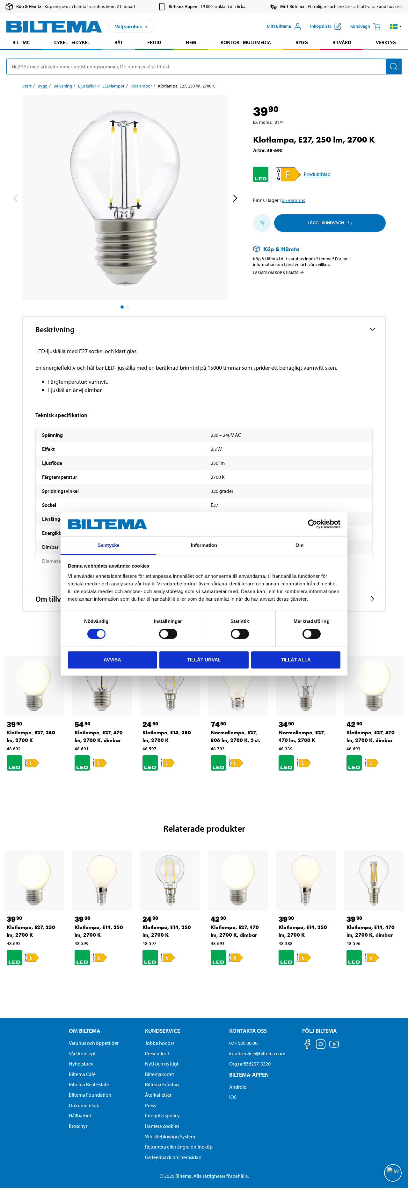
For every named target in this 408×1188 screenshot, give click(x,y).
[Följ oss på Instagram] (321, 1045)
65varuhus (293, 200)
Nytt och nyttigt (161, 1063)
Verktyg (386, 42)
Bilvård (341, 42)
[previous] (15, 199)
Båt (118, 42)
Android (238, 1087)
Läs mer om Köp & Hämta (276, 272)
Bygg (301, 42)
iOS (233, 1097)
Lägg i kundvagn (326, 223)
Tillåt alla (296, 659)
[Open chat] (393, 1173)
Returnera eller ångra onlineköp (179, 1146)
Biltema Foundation (90, 1095)
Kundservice (162, 1030)
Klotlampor (141, 86)
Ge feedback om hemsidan (173, 1157)
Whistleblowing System (170, 1136)
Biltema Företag (162, 1084)
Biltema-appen (249, 1074)
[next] (235, 199)
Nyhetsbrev (81, 1063)
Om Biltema (84, 1030)
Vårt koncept (82, 1053)
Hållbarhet (80, 1115)
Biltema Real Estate (89, 1084)
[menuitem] (21, 43)
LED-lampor (113, 86)
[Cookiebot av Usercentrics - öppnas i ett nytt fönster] (312, 524)
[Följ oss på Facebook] (307, 1045)
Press (150, 1105)
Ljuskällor (87, 86)
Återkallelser (158, 1095)
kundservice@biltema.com (257, 1053)
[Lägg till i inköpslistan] (262, 223)
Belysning (63, 86)
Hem (191, 42)
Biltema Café (82, 1074)
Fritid (154, 42)
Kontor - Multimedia (246, 42)
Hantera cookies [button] (162, 1126)
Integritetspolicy (162, 1115)
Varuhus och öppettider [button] (94, 1043)
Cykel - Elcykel (72, 42)
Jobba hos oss (159, 1043)
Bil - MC (21, 42)
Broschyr (78, 1126)
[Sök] (394, 66)
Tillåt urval (204, 659)
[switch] (168, 634)
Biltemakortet (159, 1074)
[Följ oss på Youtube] (334, 1047)
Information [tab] (204, 545)
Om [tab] (299, 545)
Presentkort (157, 1053)
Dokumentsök (84, 1105)
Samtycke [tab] (109, 545)
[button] (396, 26)
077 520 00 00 (243, 1043)
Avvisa (112, 659)
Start (27, 86)
